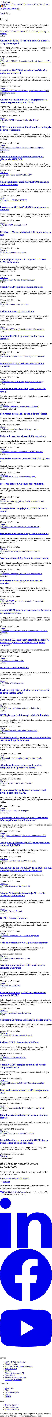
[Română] (1, 6)
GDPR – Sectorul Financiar (13, 918)
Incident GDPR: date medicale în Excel (19, 1042)
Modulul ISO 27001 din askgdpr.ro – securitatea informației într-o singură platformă (24, 818)
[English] (4, 6)
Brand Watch (10, 1375)
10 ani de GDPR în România (14, 667)
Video (40, 4)
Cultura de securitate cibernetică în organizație (23, 436)
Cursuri (8, 1395)
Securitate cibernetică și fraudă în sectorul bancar (24, 558)
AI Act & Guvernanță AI (14, 1373)
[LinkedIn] (26, 1247)
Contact (46, 4)
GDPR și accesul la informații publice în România (24, 715)
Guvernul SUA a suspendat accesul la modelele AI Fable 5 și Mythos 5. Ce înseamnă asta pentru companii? (24, 642)
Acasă (2, 4)
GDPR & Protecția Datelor (15, 1362)
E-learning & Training (13, 1380)
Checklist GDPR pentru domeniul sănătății (21, 287)
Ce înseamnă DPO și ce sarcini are (17, 311)
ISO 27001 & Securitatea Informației (19, 1366)
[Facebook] (26, 1301)
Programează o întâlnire (9, 9)
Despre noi (15, 4)
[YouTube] (26, 1354)
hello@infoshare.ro (18, 1192)
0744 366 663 (24, 1178)
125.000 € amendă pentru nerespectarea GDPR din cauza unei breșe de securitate (25, 739)
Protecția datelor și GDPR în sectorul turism (22, 483)
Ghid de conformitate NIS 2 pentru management (24, 942)
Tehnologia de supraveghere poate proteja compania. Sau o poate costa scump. (21, 766)
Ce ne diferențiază (12, 1392)
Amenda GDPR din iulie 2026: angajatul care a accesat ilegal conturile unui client (23, 101)
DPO (22, 4)
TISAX (8, 1371)
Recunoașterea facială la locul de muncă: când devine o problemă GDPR (23, 791)
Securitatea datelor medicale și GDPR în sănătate (24, 533)
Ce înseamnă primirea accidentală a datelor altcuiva (26, 1020)
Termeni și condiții (12, 1405)
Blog (36, 4)
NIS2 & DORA (11, 1369)
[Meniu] (19, 9)
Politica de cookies (12, 1409)
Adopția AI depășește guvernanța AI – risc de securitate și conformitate (22, 894)
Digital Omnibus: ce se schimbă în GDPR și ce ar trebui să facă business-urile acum (24, 1141)
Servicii (8, 4)
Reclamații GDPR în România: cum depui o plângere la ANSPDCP (22, 158)
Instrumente (29, 4)
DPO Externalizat (11, 1364)
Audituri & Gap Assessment (15, 1377)
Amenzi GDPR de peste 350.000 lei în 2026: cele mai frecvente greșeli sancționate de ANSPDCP (26, 869)
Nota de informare (12, 1407)
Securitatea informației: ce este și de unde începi (23, 413)
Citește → (4, 59)
